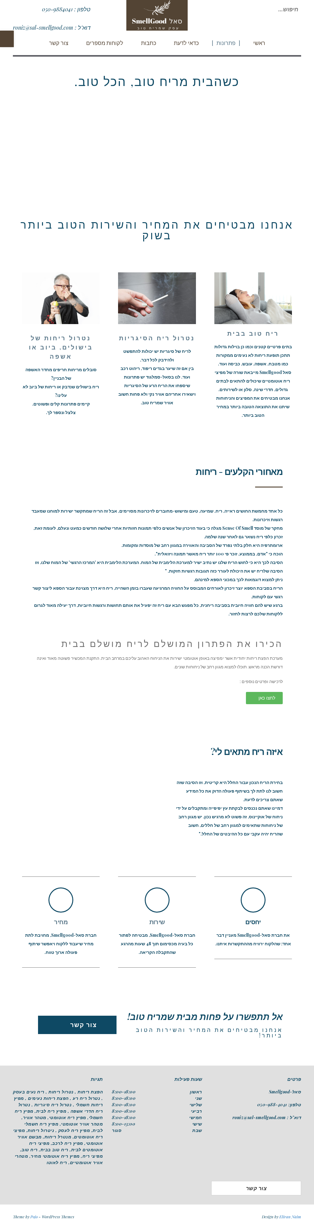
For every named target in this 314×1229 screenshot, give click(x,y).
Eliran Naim (290, 1216)
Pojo (34, 1216)
